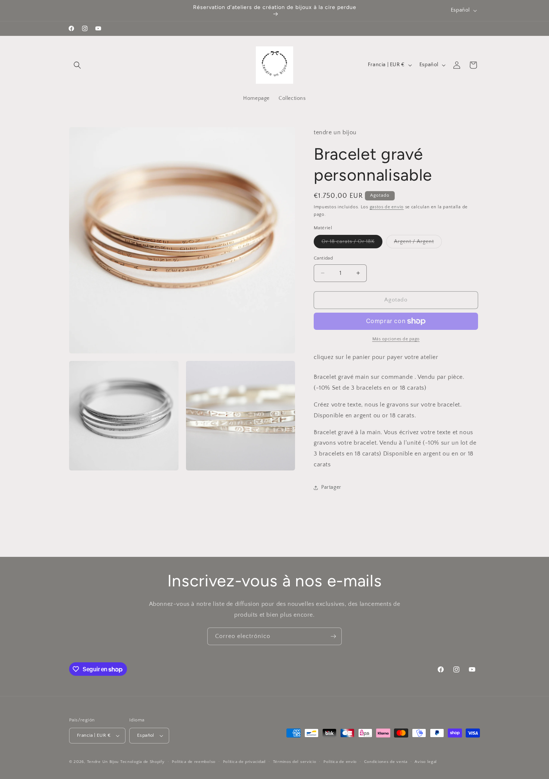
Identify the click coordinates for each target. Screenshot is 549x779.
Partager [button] (331, 487)
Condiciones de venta (385, 762)
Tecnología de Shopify (142, 762)
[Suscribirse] (333, 636)
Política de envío (340, 762)
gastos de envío (387, 207)
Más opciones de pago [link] (396, 339)
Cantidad (323, 258)
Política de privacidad (244, 762)
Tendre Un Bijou (103, 762)
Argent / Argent (418, 243)
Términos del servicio (294, 762)
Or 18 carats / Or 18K (352, 243)
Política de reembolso (193, 762)
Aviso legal (426, 762)
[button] (77, 65)
